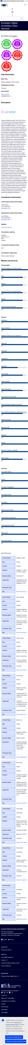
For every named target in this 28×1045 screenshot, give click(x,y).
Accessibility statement (7, 957)
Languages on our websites (8, 1001)
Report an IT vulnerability (7, 998)
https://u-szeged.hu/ (21, 880)
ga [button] (12, 12)
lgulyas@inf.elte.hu (6, 208)
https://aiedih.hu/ (5, 94)
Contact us (4, 995)
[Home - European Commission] (4, 4)
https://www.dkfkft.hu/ (22, 803)
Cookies (3, 1004)
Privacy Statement (6, 966)
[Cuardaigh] (21, 18)
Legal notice (4, 1009)
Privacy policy (4, 1006)
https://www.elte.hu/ (6, 227)
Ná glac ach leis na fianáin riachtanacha (16, 1041)
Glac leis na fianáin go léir (14, 1037)
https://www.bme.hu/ (21, 632)
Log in (12, 9)
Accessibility (4, 1012)
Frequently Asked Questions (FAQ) (10, 963)
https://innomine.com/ (22, 591)
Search (12, 15)
